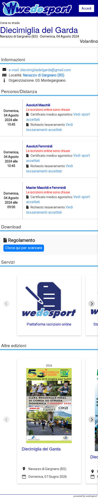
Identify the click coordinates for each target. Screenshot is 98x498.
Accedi (86, 8)
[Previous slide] (6, 304)
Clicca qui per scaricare (23, 248)
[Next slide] (91, 304)
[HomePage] (37, 8)
